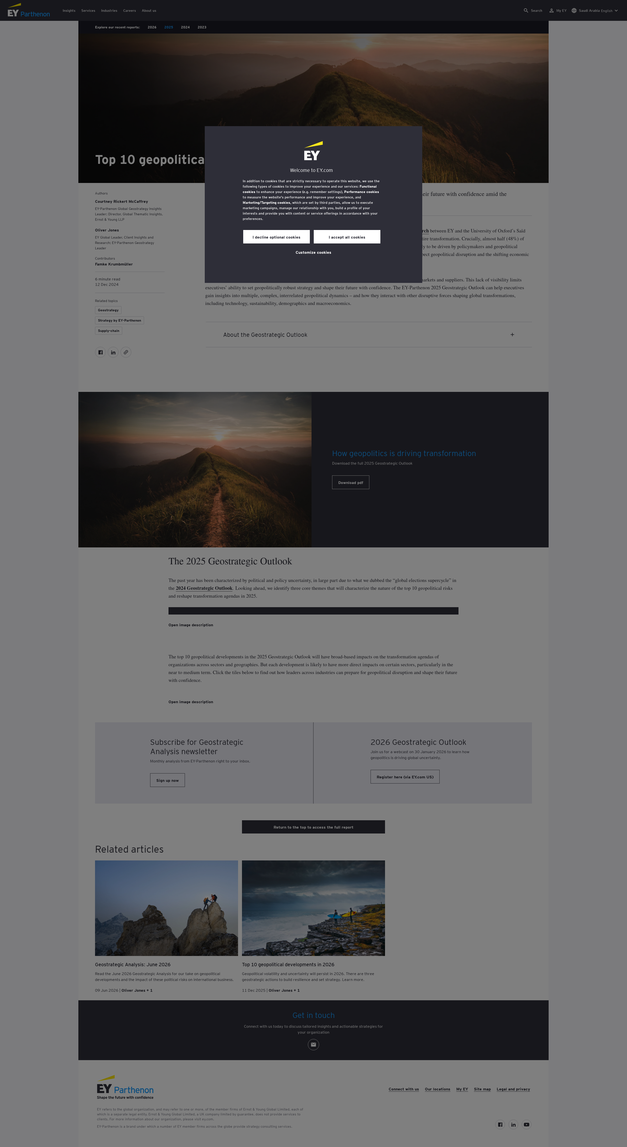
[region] (313, 204)
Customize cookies (313, 252)
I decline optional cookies (277, 237)
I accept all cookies (347, 237)
